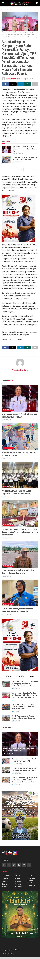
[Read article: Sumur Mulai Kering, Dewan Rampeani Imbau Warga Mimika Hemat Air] (20, 593)
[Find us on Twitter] (9, 865)
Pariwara (18, 884)
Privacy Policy (6, 950)
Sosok (30, 883)
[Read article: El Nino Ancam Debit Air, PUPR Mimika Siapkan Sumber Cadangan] (20, 554)
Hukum (4, 887)
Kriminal (18, 875)
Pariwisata (18, 887)
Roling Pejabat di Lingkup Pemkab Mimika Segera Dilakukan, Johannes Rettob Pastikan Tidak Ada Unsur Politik (25, 695)
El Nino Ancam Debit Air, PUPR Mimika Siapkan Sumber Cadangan (18, 571)
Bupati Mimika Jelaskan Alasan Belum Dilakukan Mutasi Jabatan (23, 717)
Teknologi (31, 886)
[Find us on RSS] (29, 865)
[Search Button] (37, 3)
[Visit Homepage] (20, 3)
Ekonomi (5, 881)
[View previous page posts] (18, 169)
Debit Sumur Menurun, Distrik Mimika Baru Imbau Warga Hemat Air (24, 149)
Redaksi (15, 950)
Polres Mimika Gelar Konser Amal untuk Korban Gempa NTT (25, 158)
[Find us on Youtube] (24, 865)
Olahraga (18, 881)
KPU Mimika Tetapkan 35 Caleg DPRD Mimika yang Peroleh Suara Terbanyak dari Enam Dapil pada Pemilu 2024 (25, 684)
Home (3, 10)
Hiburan (4, 884)
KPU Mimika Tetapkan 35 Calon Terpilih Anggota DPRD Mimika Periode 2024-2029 (23, 707)
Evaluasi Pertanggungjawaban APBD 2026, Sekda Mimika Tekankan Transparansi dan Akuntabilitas (20, 532)
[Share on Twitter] (12, 84)
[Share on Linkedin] (20, 84)
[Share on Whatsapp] (27, 84)
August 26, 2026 (18, 153)
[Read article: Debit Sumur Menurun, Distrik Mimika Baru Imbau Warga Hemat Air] (6, 149)
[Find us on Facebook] (4, 865)
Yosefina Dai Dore (14, 79)
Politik (30, 875)
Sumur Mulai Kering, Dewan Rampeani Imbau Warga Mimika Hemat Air (18, 610)
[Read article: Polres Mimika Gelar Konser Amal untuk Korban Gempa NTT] (6, 159)
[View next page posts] (22, 169)
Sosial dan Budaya (31, 879)
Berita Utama (11, 10)
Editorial (5, 878)
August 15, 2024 (28, 79)
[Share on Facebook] (5, 84)
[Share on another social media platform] (35, 84)
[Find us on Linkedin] (19, 865)
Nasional (18, 878)
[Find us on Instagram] (14, 865)
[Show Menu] (3, 3)
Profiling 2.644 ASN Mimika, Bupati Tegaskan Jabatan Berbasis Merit (16, 492)
